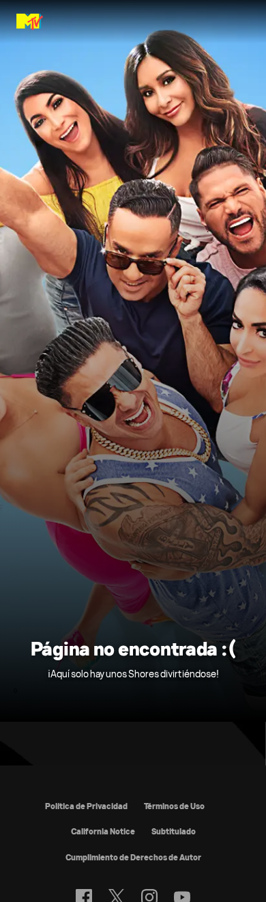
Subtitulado (173, 831)
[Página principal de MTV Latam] (29, 22)
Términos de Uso (174, 806)
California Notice (103, 831)
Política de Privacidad (86, 806)
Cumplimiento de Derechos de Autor (133, 857)
